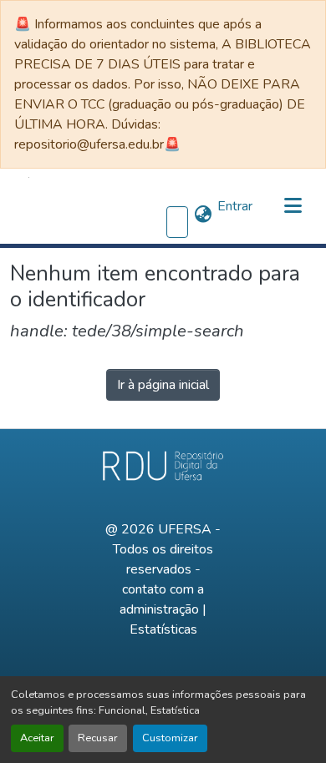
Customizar (170, 737)
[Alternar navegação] (292, 206)
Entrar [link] (234, 206)
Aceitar (37, 737)
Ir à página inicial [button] (163, 385)
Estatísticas (163, 629)
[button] (29, 206)
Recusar (98, 737)
